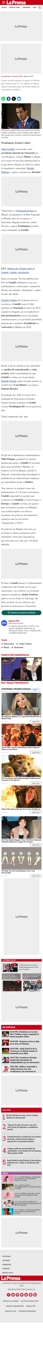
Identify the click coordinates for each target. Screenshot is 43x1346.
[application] (21, 669)
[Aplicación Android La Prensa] (31, 1295)
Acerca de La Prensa (11, 1301)
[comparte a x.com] (14, 99)
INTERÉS (6, 1260)
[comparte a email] (19, 99)
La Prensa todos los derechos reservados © (21, 1284)
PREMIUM (6, 1264)
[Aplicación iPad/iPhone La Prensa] (26, 1295)
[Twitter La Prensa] (13, 1295)
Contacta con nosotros (15, 1306)
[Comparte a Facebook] (8, 99)
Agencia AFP (29, 76)
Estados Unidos (9, 300)
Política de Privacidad (29, 1301)
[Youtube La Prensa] (22, 1295)
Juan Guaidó (7, 149)
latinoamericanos (25, 210)
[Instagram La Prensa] (17, 1295)
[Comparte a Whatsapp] (3, 99)
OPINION (6, 1268)
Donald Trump (8, 381)
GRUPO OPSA (7, 1273)
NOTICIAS (6, 1256)
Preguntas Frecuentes (27, 1311)
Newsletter (30, 1306)
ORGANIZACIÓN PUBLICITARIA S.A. (21, 1289)
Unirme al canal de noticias (23, 613)
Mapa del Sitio (10, 1311)
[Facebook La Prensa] (9, 1295)
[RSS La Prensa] (35, 1295)
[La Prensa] (10, 1278)
